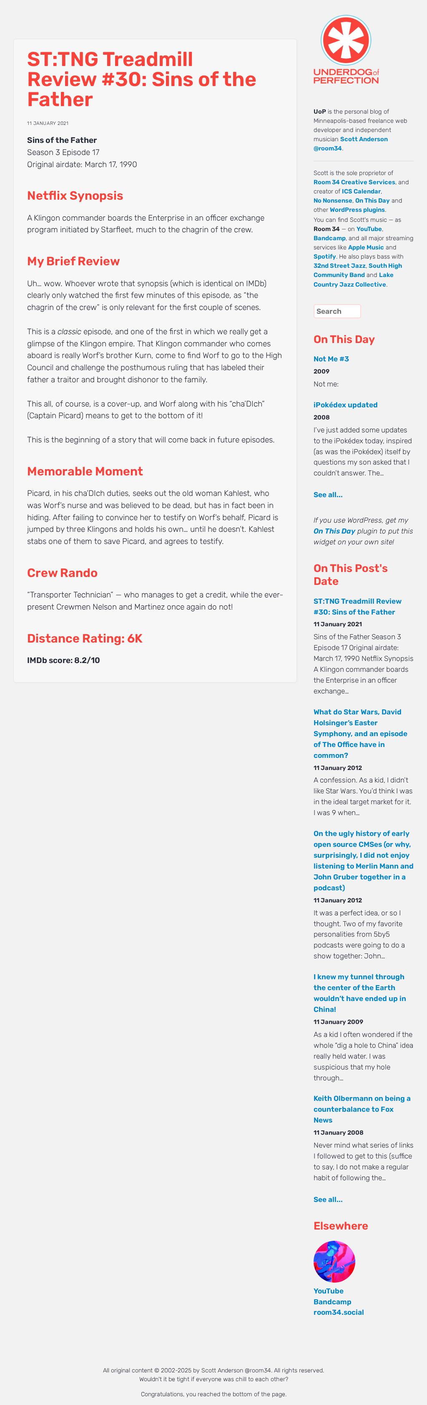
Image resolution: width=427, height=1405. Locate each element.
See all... (328, 494)
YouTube (369, 229)
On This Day (372, 200)
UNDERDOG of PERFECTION (361, 42)
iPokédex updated (346, 405)
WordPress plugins (357, 209)
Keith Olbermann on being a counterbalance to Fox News (362, 1109)
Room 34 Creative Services (354, 182)
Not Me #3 (331, 359)
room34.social (339, 1312)
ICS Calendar (361, 191)
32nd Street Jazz (340, 265)
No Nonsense (333, 200)
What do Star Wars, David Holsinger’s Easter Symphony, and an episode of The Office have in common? (360, 734)
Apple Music (366, 247)
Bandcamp (330, 238)
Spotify (325, 256)
